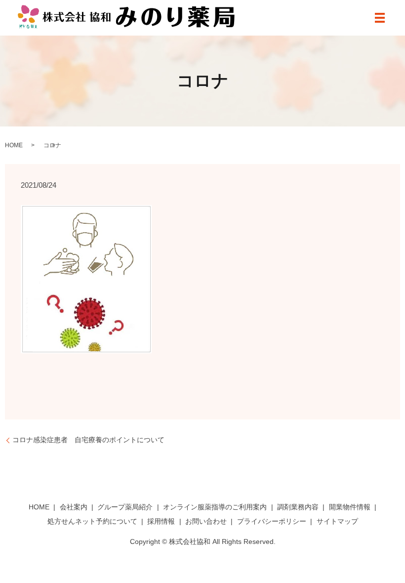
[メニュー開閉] (380, 18)
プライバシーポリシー (271, 521)
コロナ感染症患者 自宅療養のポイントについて (88, 440)
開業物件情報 (349, 507)
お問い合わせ (206, 521)
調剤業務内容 (298, 507)
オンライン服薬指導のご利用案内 (215, 507)
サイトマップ (337, 521)
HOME (14, 145)
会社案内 (73, 507)
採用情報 (161, 521)
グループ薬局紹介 (125, 507)
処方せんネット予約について (92, 521)
